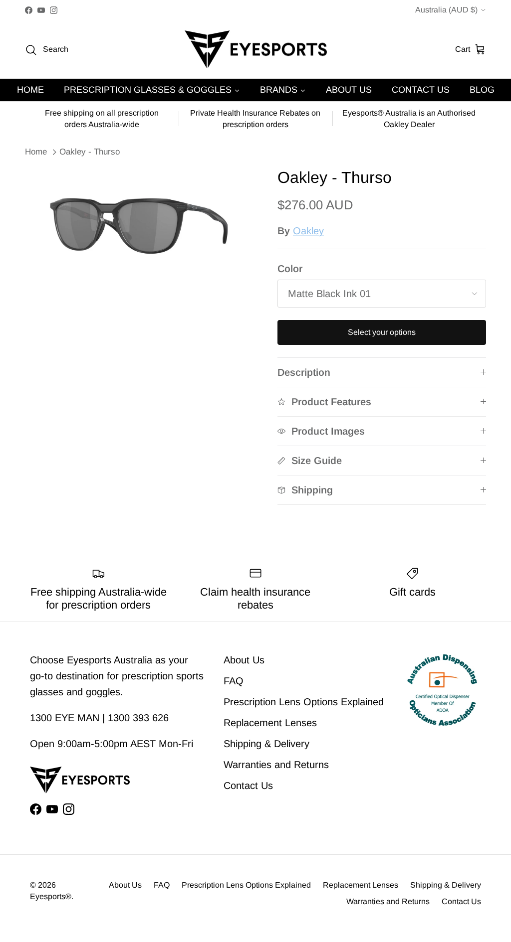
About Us (244, 659)
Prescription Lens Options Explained (304, 701)
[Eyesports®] (256, 49)
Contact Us (248, 785)
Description (303, 372)
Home (36, 152)
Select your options (382, 332)
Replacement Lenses (270, 722)
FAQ (234, 680)
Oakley (308, 230)
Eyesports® (50, 896)
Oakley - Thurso (89, 152)
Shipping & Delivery (266, 743)
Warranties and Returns (276, 764)
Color (289, 268)
